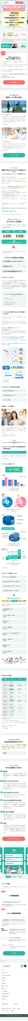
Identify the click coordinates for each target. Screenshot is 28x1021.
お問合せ (12, 1010)
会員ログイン (4, 999)
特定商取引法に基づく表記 (6, 1008)
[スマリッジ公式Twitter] (25, 966)
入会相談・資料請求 (5, 993)
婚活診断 (16, 1003)
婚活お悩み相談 (5, 1003)
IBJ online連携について (13, 82)
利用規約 (13, 1008)
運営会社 (18, 1008)
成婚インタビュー (5, 986)
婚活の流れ (4, 983)
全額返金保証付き (10, 863)
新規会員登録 (4, 996)
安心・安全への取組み (6, 975)
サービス (3, 970)
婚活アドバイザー (5, 972)
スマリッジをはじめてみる (13, 838)
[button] (13, 29)
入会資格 (3, 980)
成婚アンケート (5, 988)
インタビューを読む (14, 155)
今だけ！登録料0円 (19, 2)
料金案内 (3, 978)
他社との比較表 (9, 855)
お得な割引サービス (10, 859)
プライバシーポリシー (5, 1010)
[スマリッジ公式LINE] (22, 966)
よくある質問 (4, 991)
